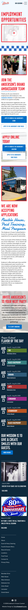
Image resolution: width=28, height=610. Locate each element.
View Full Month (6, 343)
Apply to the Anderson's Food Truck (14, 126)
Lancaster (4, 589)
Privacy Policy (5, 562)
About (3, 540)
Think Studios (20, 606)
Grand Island (5, 592)
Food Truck (4, 556)
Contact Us (4, 559)
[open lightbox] (14, 33)
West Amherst (5, 580)
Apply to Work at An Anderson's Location (14, 148)
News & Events (5, 550)
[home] (5, 3)
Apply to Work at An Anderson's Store (14, 119)
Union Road (4, 586)
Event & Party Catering (8, 543)
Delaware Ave (5, 583)
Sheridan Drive (5, 573)
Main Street (4, 576)
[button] (25, 3)
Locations (4, 553)
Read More (5, 490)
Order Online (7, 452)
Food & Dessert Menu (7, 547)
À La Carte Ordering (14, 327)
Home (3, 537)
